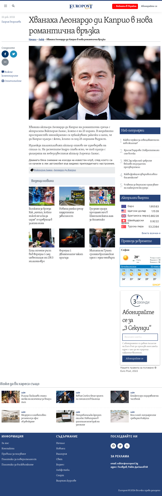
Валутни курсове (66, 481)
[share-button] (5, 54)
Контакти (8, 448)
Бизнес (60, 464)
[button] (13, 5)
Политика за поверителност (19, 459)
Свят (59, 459)
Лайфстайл (63, 470)
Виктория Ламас (43, 170)
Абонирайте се (149, 6)
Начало (32, 39)
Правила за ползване (14, 454)
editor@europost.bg (127, 463)
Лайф (41, 39)
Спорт (60, 475)
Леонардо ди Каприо (65, 170)
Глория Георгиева (11, 22)
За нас (5, 443)
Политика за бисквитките (18, 464)
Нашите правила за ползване (137, 367)
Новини (60, 448)
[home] (81, 6)
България (61, 454)
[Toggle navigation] (4, 6)
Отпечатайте (13, 81)
